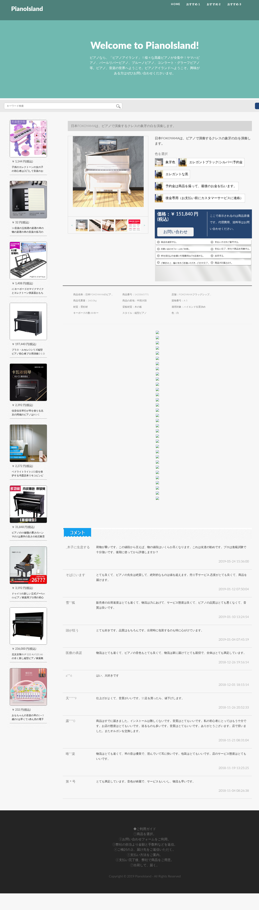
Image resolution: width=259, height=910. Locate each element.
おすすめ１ (193, 4)
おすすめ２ (214, 4)
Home (175, 4)
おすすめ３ (234, 4)
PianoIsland (27, 9)
